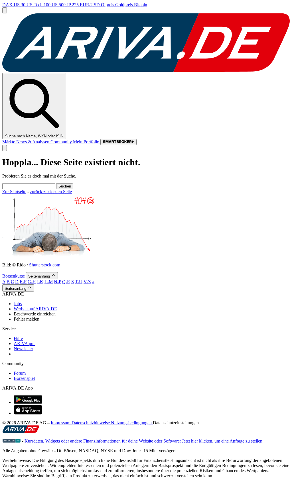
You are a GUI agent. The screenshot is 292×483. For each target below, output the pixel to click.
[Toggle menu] (4, 10)
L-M (48, 281)
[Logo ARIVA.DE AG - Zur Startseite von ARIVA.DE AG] (12, 441)
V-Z (87, 281)
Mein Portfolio (86, 141)
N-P (57, 281)
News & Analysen (33, 141)
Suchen (64, 186)
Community (61, 141)
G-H (32, 281)
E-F (23, 281)
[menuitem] (152, 303)
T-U (78, 281)
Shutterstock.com (44, 264)
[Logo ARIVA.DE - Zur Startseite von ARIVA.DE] (20, 431)
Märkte (9, 141)
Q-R (66, 281)
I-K (40, 281)
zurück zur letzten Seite (51, 191)
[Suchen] (4, 148)
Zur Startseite (14, 191)
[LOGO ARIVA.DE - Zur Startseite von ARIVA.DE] (146, 70)
